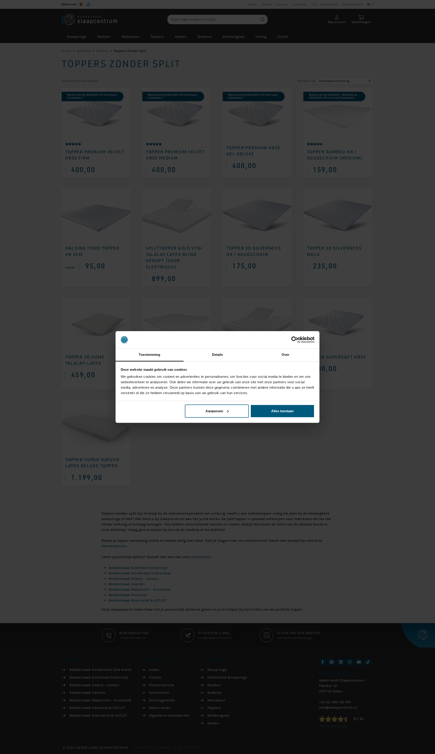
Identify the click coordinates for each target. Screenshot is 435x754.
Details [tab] (217, 355)
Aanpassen (214, 411)
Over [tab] (285, 355)
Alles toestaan (282, 411)
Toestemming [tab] (149, 355)
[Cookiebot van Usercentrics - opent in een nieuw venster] (294, 339)
